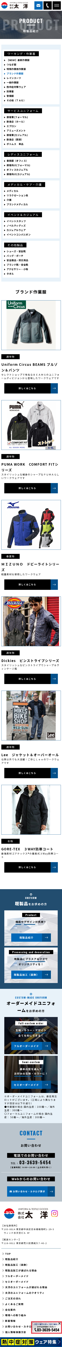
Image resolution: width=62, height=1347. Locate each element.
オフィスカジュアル (17, 169)
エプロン (11, 126)
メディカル (13, 191)
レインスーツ (14, 78)
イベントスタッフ (16, 221)
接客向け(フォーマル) (18, 165)
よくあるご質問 (14, 1304)
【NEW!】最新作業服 (18, 60)
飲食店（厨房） (15, 139)
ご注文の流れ (13, 1298)
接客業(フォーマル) (17, 117)
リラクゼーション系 (17, 195)
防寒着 (10, 91)
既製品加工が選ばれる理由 (21, 1270)
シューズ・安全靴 (16, 251)
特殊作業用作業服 (16, 69)
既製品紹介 (27, 937)
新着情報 (10, 1320)
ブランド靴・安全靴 (17, 264)
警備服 (10, 96)
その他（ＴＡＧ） (16, 100)
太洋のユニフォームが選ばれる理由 (26, 1287)
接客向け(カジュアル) (18, 174)
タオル (10, 273)
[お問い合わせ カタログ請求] (38, 5)
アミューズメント (16, 130)
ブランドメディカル (17, 204)
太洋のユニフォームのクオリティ (25, 1292)
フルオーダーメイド (26, 1046)
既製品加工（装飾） (26, 974)
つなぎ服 (11, 64)
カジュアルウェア (16, 230)
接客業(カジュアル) (17, 135)
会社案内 (10, 1309)
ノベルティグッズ (16, 225)
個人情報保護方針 (15, 1332)
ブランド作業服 (15, 73)
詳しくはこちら (27, 388)
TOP (8, 1253)
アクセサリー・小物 (17, 269)
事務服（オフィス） (17, 160)
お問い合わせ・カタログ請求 (22, 1326)
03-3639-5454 (47, 5)
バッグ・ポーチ (15, 255)
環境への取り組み (15, 1315)
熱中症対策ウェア (16, 87)
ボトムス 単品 (15, 144)
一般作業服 (13, 82)
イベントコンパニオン (19, 234)
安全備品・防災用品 (17, 260)
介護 (9, 199)
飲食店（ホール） (16, 121)
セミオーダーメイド (26, 1084)
